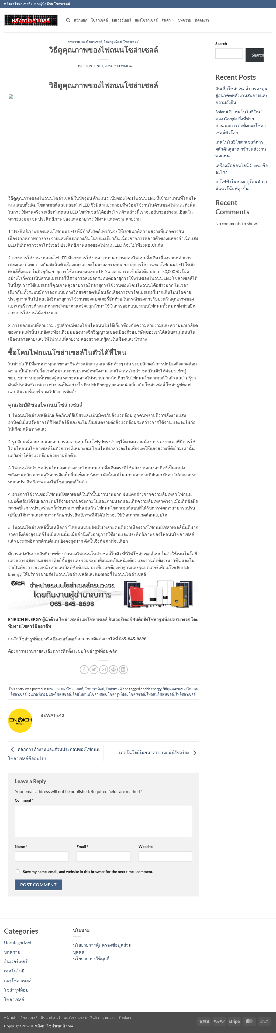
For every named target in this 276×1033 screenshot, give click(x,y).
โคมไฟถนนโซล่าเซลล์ (89, 694)
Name (21, 846)
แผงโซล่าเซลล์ (146, 20)
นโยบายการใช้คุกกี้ (91, 958)
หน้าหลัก (80, 20)
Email (82, 846)
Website (146, 846)
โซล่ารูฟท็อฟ (178, 384)
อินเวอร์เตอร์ (121, 20)
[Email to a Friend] (103, 669)
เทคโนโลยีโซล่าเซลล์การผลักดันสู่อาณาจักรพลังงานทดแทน (240, 148)
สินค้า (166, 20)
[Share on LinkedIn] (123, 669)
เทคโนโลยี (14, 970)
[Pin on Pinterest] (113, 669)
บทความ (184, 20)
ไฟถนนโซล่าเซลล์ (29, 527)
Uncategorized (17, 942)
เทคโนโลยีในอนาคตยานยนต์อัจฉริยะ (154, 752)
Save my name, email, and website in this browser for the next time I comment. (88, 871)
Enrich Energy (97, 384)
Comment (24, 800)
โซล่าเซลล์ (99, 20)
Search (221, 43)
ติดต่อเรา (202, 20)
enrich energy (151, 689)
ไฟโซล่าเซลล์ (64, 481)
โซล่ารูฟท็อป (113, 42)
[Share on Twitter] (93, 669)
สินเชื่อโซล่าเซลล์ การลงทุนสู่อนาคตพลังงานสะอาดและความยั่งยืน (241, 95)
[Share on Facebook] (84, 669)
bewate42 (125, 66)
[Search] (68, 20)
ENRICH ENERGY (25, 619)
